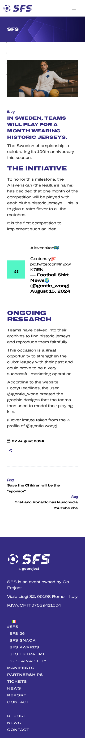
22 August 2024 (28, 441)
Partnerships (25, 675)
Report (16, 695)
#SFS (12, 627)
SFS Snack (22, 640)
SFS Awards (24, 647)
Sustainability (28, 661)
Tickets (17, 681)
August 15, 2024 (50, 291)
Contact (18, 702)
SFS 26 (17, 633)
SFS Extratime (27, 654)
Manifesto (20, 668)
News (14, 688)
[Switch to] (42, 621)
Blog (11, 112)
